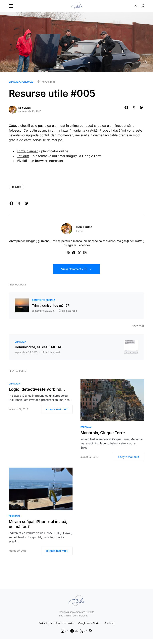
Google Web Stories (89, 623)
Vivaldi (22, 161)
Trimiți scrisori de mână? (50, 305)
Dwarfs (90, 611)
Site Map (109, 623)
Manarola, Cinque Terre (102, 432)
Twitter (138, 241)
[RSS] (90, 631)
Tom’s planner (27, 151)
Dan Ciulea (24, 107)
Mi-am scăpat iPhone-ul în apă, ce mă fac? (38, 524)
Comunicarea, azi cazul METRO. (39, 347)
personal (27, 81)
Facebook (83, 245)
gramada (14, 81)
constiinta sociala (43, 300)
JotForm (23, 156)
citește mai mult (57, 409)
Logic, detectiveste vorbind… (37, 389)
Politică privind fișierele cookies (56, 623)
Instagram (69, 245)
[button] (11, 6)
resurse (16, 186)
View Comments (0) (74, 269)
